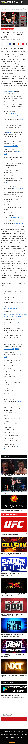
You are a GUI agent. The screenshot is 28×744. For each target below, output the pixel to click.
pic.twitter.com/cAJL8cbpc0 (12, 116)
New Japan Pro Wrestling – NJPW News (7, 29)
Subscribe (14, 719)
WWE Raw (20, 731)
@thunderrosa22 (9, 91)
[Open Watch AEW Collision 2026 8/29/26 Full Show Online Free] (14, 544)
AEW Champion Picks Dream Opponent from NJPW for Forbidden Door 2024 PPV (13, 475)
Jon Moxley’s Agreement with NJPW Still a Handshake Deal (14, 493)
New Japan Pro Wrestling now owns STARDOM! (11, 510)
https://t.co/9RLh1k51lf (11, 146)
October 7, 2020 (18, 188)
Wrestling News (14, 734)
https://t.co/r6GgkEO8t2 (11, 349)
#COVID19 (9, 132)
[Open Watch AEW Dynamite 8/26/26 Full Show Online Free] (14, 646)
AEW (20, 734)
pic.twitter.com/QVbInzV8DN (13, 316)
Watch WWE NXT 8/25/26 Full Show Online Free (14, 675)
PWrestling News (12, 741)
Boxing (17, 737)
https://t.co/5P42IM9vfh (11, 308)
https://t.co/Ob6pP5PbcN (12, 314)
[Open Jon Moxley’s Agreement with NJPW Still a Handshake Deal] (14, 484)
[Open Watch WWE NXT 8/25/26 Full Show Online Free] (14, 666)
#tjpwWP (13, 113)
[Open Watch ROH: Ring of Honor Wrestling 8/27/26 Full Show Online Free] (14, 605)
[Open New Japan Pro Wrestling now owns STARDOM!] (14, 502)
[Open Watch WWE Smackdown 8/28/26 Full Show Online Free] (14, 564)
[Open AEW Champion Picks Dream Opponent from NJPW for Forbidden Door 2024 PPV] (14, 466)
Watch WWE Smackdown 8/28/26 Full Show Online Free (12, 574)
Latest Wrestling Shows (9, 514)
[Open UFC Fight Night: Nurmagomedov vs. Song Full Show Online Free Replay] (14, 524)
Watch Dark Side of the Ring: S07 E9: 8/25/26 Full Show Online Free (12, 635)
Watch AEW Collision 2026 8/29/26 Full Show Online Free (13, 554)
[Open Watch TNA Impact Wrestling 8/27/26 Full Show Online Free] (14, 585)
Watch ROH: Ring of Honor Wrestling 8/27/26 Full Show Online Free (12, 615)
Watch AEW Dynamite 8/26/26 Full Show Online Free (13, 655)
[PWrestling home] (11, 2)
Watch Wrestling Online (8, 8)
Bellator (24, 734)
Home (2, 8)
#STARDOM (23, 314)
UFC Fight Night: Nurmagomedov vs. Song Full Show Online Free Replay (14, 533)
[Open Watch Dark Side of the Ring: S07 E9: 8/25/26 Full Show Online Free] (14, 625)
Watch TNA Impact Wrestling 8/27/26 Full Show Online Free (13, 594)
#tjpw (7, 183)
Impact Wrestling (10, 737)
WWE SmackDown (5, 734)
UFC (21, 737)
